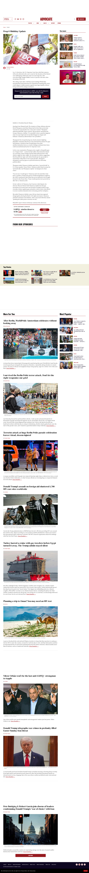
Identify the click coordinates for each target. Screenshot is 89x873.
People (75, 44)
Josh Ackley (6, 681)
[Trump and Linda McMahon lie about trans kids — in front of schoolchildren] (66, 339)
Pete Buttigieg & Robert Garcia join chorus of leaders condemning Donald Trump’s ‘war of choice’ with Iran (28, 807)
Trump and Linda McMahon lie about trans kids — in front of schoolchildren (79, 341)
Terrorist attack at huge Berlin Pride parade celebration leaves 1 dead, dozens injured (30, 434)
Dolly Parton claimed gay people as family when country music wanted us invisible (79, 57)
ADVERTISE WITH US (25, 864)
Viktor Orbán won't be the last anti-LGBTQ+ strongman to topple (29, 677)
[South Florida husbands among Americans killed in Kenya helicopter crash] (8, 280)
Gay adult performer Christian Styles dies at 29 (79, 331)
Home (4, 27)
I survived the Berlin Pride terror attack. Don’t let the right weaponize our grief (28, 376)
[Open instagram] (23, 19)
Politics (30, 23)
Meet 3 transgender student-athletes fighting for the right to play (80, 366)
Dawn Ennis (6, 604)
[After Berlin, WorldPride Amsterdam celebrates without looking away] (30, 343)
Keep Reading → (11, 368)
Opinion (59, 23)
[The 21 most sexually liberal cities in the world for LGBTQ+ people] (36, 273)
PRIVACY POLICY (32, 864)
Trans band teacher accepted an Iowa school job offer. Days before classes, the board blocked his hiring (79, 359)
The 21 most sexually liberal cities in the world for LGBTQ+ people (50, 273)
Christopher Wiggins (7, 438)
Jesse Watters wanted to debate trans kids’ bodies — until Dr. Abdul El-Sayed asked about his (80, 324)
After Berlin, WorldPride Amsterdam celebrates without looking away (30, 322)
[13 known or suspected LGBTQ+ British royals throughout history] (65, 273)
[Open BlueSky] (18, 19)
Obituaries (76, 327)
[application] (73, 77)
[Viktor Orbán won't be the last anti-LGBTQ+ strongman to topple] (30, 698)
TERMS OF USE (47, 864)
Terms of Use (32, 870)
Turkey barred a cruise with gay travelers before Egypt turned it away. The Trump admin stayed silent (29, 544)
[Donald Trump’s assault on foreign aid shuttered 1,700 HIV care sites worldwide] (30, 509)
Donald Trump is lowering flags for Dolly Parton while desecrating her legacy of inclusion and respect (79, 66)
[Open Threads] (21, 19)
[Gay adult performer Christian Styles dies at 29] (66, 330)
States (75, 353)
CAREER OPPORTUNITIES (17, 864)
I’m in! (45, 96)
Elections (76, 35)
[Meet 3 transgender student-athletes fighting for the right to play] (66, 365)
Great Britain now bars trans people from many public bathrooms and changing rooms (50, 281)
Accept (85, 870)
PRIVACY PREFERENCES (40, 864)
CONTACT (4, 864)
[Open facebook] (15, 19)
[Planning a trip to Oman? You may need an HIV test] (30, 621)
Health (45, 23)
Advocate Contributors (10, 67)
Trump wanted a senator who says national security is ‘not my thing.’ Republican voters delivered (79, 40)
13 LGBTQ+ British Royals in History (78, 273)
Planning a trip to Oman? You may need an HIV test (27, 601)
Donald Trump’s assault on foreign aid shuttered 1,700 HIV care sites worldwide (29, 488)
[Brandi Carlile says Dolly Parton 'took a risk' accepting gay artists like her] (66, 46)
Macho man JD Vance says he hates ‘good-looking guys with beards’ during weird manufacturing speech (79, 350)
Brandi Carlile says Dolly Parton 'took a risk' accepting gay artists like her (78, 49)
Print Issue (76, 362)
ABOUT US (9, 864)
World (8, 27)
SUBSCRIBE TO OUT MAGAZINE (6, 19)
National (75, 318)
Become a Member (44, 209)
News (38, 23)
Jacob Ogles (6, 492)
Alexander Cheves (7, 380)
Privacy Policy (24, 870)
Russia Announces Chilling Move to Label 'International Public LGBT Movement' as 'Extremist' (22, 274)
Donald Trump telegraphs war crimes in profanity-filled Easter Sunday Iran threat (29, 729)
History (53, 23)
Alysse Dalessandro (7, 326)
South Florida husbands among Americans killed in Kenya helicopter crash (21, 280)
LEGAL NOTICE (54, 864)
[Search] (74, 19)
